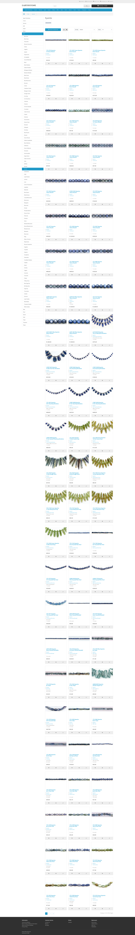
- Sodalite (25, 262)
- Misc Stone (26, 39)
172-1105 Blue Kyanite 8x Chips (99, 649)
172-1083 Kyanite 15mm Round (50, 262)
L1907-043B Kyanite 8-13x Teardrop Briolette (75, 403)
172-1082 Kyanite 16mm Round (97, 262)
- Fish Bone (25, 130)
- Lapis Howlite (26, 299)
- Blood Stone (26, 78)
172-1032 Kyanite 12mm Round (50, 156)
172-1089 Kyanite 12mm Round (74, 156)
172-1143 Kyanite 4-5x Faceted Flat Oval (75, 544)
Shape (89, 9)
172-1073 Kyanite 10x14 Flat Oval (97, 861)
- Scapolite (25, 249)
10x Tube (48, 759)
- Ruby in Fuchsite (27, 239)
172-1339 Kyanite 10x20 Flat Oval (74, 896)
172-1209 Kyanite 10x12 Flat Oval (74, 861)
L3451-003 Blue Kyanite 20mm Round (75, 332)
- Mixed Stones (26, 195)
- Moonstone (26, 200)
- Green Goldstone (27, 148)
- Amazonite (25, 41)
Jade (45, 9)
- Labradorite (26, 171)
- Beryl (24, 62)
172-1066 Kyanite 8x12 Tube (97, 720)
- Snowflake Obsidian (27, 260)
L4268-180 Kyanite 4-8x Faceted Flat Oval (75, 579)
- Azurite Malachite (27, 59)
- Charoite (25, 104)
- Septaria (25, 252)
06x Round (71, 54)
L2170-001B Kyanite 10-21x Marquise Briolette (100, 332)
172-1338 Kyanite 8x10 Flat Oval (97, 790)
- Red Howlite (26, 301)
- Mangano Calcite (27, 91)
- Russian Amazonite (27, 44)
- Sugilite (25, 270)
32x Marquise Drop (73, 512)
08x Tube (94, 723)
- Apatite (25, 52)
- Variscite (25, 296)
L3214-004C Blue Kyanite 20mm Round (52, 332)
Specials (70, 922)
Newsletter (94, 926)
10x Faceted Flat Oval (50, 618)
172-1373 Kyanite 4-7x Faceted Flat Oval (52, 579)
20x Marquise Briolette (97, 336)
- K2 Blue (25, 163)
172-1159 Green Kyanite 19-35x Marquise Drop (99, 508)
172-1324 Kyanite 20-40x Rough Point (74, 473)
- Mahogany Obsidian (27, 70)
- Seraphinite (26, 254)
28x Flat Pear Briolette (50, 371)
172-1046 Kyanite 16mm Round (74, 262)
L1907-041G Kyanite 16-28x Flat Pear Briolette (53, 368)
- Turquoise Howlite (27, 304)
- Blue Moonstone (27, 80)
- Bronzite (25, 83)
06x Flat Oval (48, 794)
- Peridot (25, 208)
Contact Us (82, 1)
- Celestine (25, 101)
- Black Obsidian (26, 65)
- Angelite (25, 49)
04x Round (48, 54)
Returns (46, 923)
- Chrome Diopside (27, 106)
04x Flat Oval (95, 759)
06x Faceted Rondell (73, 653)
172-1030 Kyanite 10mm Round (74, 121)
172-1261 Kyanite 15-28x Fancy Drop (74, 438)
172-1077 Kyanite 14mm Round (50, 227)
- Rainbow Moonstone (27, 223)
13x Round (95, 160)
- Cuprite (25, 114)
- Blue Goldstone (26, 143)
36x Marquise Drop (96, 512)
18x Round (71, 301)
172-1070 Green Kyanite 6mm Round (99, 51)
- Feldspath (25, 127)
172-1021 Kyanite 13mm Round (97, 156)
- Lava (24, 182)
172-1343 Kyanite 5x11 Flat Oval (50, 790)
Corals (35, 9)
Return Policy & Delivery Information (29, 923)
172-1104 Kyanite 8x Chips (50, 684)
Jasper (49, 9)
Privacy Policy (25, 926)
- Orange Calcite (26, 93)
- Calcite (25, 85)
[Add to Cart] (48, 63)
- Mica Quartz (26, 192)
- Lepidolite (25, 187)
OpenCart (29, 931)
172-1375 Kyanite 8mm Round (97, 86)
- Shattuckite (26, 257)
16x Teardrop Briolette (97, 407)
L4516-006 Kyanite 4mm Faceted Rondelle (52, 649)
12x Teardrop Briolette (73, 407)
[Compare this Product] (63, 63)
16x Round (71, 266)
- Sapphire (25, 247)
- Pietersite (25, 215)
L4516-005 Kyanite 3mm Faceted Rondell (75, 614)
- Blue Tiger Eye (26, 283)
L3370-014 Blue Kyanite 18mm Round (75, 297)
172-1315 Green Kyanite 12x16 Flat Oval (99, 896)
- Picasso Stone (26, 213)
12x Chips (71, 688)
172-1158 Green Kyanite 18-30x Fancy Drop (99, 438)
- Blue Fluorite (26, 132)
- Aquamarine (26, 54)
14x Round (48, 195)
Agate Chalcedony (28, 9)
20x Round (48, 336)
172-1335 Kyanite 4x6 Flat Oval (97, 755)
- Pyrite (25, 221)
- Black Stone (26, 75)
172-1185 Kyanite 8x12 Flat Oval (50, 825)
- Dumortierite (26, 119)
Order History (94, 923)
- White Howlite (26, 306)
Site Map (47, 925)
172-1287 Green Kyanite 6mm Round (75, 51)
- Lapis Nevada (26, 176)
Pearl (66, 9)
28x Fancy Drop (72, 442)
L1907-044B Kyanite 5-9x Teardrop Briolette (99, 368)
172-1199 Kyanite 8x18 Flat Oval (74, 825)
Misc (58, 9)
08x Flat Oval (71, 794)
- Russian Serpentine (27, 244)
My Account (94, 922)
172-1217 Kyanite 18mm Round (97, 297)
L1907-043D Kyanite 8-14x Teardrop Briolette (99, 403)
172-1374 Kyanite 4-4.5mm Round (50, 51)
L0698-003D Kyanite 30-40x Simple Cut (98, 684)
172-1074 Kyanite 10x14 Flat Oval (50, 896)
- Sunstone (25, 273)
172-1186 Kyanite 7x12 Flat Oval (74, 790)
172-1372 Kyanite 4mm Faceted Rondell (98, 614)
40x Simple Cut (96, 688)
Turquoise (84, 9)
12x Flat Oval (95, 900)
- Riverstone (25, 234)
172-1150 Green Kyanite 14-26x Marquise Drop (99, 473)
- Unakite (25, 293)
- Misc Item (25, 36)
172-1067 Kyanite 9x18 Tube (50, 755)
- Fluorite (25, 135)
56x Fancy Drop (72, 477)
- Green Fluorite (26, 137)
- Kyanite (25, 169)
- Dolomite (25, 117)
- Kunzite (25, 166)
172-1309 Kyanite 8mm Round (74, 86)
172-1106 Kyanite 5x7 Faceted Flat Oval (98, 544)
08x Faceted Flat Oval (73, 583)
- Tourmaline (26, 291)
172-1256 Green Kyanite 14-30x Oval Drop (52, 544)
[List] (64, 29)
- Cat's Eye (25, 96)
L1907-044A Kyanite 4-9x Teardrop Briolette (75, 368)
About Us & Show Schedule (27, 925)
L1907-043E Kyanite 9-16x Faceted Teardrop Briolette (55, 438)
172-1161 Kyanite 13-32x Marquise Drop (75, 508)
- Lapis (24, 174)
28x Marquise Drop (96, 477)
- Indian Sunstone (27, 158)
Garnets (40, 9)
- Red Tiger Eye (26, 286)
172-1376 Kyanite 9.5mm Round (50, 121)
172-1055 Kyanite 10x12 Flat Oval (97, 825)
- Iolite (24, 161)
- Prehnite (25, 218)
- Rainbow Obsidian (27, 72)
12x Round (95, 125)
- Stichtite (25, 267)
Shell (75, 9)
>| (53, 913)
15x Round (95, 231)
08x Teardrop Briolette (73, 371)
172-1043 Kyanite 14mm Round (50, 191)
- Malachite (25, 189)
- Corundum (25, 109)
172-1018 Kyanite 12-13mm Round (97, 121)
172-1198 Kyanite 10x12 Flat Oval (50, 861)
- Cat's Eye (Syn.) (26, 98)
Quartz (70, 9)
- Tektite (25, 278)
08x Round (71, 90)
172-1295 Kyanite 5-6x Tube (74, 720)
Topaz (79, 9)
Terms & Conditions (26, 922)
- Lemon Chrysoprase (27, 184)
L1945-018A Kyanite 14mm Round (74, 191)
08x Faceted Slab (49, 723)
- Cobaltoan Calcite (27, 88)
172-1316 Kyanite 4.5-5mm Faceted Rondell (76, 649)
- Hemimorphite (26, 153)
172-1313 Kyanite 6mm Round (50, 86)
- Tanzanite (25, 275)
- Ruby (24, 236)
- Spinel (25, 265)
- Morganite (25, 202)
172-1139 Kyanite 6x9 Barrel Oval (74, 755)
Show (99, 29)
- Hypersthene (26, 156)
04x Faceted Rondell (73, 618)
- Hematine (25, 150)
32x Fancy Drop (96, 442)
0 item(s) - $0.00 (103, 6)
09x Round (48, 125)
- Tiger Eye (25, 288)
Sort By (76, 29)
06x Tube (71, 723)
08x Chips (94, 653)
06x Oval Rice (72, 759)
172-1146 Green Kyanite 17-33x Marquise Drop (52, 508)
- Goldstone (25, 145)
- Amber (25, 46)
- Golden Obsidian (27, 67)
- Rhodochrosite (26, 228)
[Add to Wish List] (55, 63)
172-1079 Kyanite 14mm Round (97, 191)
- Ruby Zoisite (26, 241)
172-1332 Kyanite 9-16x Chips (74, 684)
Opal (62, 9)
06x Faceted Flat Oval (73, 547)
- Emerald (25, 124)
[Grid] (66, 29)
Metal (54, 9)
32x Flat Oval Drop (49, 547)
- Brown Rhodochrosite (28, 226)
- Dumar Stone (26, 122)
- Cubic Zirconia (26, 111)
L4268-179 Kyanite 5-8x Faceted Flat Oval (98, 579)
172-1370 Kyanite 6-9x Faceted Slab (51, 720)
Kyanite (33, 14)
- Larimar (25, 179)
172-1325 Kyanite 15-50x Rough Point (51, 473)
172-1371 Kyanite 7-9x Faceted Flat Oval (52, 614)
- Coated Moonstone (27, 197)
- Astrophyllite (26, 57)
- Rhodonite (25, 231)
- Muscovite (25, 205)
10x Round (71, 125)
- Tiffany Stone (26, 280)
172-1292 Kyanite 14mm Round (74, 227)
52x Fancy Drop (49, 477)
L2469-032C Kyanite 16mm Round (51, 297)
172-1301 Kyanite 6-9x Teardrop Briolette (52, 403)
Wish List (93, 925)
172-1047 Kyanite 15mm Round (97, 227)
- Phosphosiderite (27, 210)
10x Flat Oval (95, 829)
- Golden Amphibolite (27, 140)
